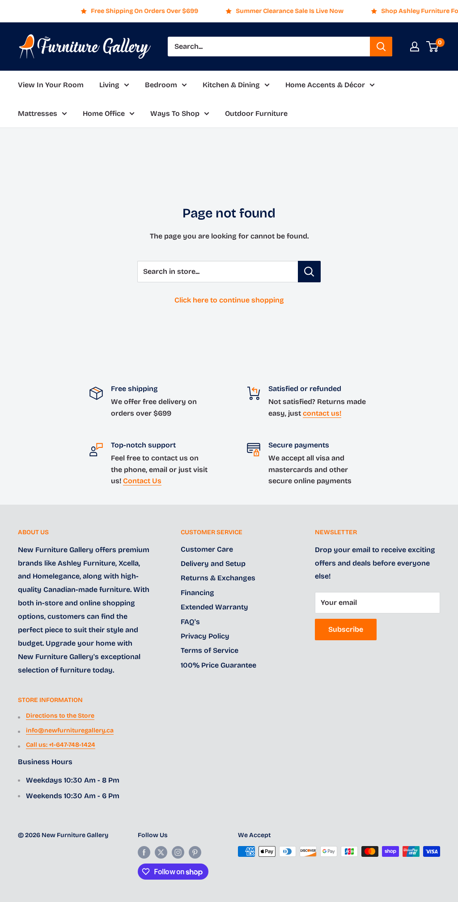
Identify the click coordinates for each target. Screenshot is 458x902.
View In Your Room (51, 85)
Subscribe (345, 629)
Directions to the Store (60, 715)
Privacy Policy (205, 636)
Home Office (104, 113)
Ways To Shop (174, 113)
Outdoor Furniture (256, 113)
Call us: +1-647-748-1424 (60, 745)
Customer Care (207, 549)
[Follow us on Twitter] (161, 852)
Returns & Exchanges (218, 578)
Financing (197, 592)
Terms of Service (209, 650)
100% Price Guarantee (218, 665)
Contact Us (142, 481)
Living (109, 85)
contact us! (322, 413)
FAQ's (190, 621)
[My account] (414, 46)
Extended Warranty (214, 607)
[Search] (381, 46)
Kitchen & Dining (231, 85)
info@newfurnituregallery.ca (70, 730)
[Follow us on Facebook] (144, 852)
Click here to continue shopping (229, 300)
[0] (432, 46)
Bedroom (161, 85)
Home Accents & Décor (325, 85)
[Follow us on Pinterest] (195, 852)
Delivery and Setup (213, 563)
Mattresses (37, 113)
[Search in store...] (309, 271)
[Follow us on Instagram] (178, 852)
